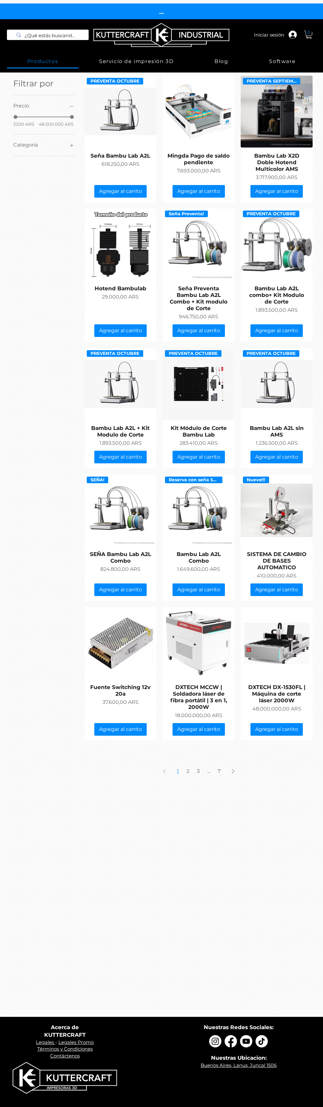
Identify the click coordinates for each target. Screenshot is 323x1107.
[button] (309, 35)
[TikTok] (261, 1041)
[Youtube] (246, 1041)
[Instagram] (215, 1041)
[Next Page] (233, 771)
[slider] (15, 117)
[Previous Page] (164, 771)
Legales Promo (76, 1042)
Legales (45, 1042)
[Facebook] (231, 1041)
